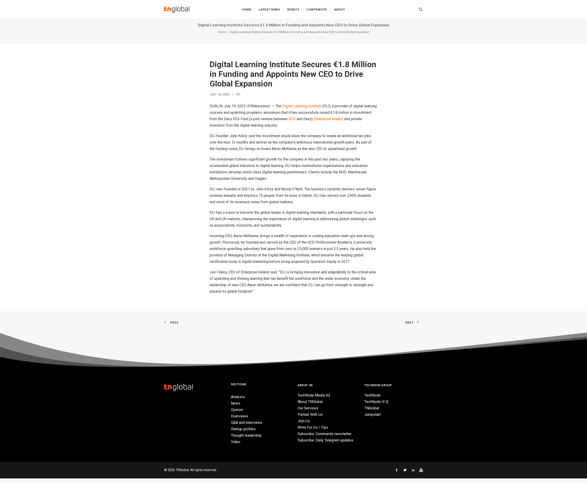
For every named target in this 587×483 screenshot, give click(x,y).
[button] (421, 9)
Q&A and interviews (246, 422)
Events (293, 9)
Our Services (308, 408)
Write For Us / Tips (313, 427)
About (339, 9)
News (235, 403)
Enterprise (328, 119)
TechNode (372, 395)
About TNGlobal (310, 402)
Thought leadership (246, 435)
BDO (292, 119)
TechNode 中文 (376, 402)
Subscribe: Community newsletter (325, 434)
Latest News (269, 9)
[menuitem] (247, 9)
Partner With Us (310, 414)
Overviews (239, 416)
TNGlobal (371, 408)
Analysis (238, 397)
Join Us (304, 421)
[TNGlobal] (176, 9)
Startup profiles (243, 429)
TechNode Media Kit (314, 395)
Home (247, 9)
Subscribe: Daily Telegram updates (325, 440)
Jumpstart (372, 414)
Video (235, 442)
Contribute (317, 9)
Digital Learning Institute (301, 106)
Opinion (237, 410)
